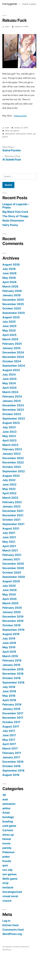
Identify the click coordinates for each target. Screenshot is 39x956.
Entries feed (10, 925)
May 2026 (9, 277)
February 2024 (12, 396)
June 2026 (9, 273)
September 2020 (13, 576)
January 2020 (11, 612)
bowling (7, 821)
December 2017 (12, 713)
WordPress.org (12, 934)
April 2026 (9, 282)
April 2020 (9, 599)
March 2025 (10, 339)
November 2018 (12, 673)
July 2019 (8, 638)
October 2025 (11, 308)
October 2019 (11, 625)
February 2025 (12, 343)
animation (8, 803)
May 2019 (8, 647)
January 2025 (11, 348)
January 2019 (11, 664)
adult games (10, 134)
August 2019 (10, 634)
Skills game (9, 878)
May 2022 (9, 489)
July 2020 (9, 585)
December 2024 (13, 352)
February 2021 (11, 555)
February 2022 (12, 502)
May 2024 (9, 383)
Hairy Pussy (10, 225)
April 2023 (9, 440)
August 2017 (10, 726)
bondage (8, 817)
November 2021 (12, 515)
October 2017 (11, 722)
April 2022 (9, 493)
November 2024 (13, 356)
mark (7, 27)
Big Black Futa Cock (15, 211)
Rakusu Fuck (20, 115)
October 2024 (11, 361)
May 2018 (8, 695)
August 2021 (10, 528)
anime (6, 808)
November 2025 (13, 304)
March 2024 (10, 392)
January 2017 (11, 757)
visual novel (10, 896)
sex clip (7, 869)
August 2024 (11, 370)
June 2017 (9, 735)
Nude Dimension (13, 220)
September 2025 (13, 312)
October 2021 (11, 519)
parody (7, 847)
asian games (21, 134)
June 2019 (9, 643)
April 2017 (9, 744)
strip (5, 883)
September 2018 (13, 682)
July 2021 (8, 532)
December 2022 (13, 458)
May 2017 (8, 739)
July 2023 (9, 427)
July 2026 (9, 268)
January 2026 (11, 295)
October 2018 (11, 678)
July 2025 (9, 321)
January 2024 (11, 401)
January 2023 (11, 453)
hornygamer (9, 4)
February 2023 (12, 449)
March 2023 (10, 445)
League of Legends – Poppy (15, 206)
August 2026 (11, 264)
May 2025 (9, 330)
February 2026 (12, 291)
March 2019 (10, 656)
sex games (14, 131)
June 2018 (9, 691)
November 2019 (12, 620)
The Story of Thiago (15, 216)
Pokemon (8, 852)
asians (29, 134)
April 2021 (9, 546)
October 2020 (11, 572)
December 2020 (13, 563)
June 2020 (9, 590)
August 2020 (11, 581)
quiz (5, 865)
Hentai (6, 839)
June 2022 (9, 484)
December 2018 (12, 669)
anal (5, 799)
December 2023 (13, 405)
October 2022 (11, 466)
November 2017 (12, 717)
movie (6, 843)
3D (4, 795)
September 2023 (13, 418)
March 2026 (10, 286)
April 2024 (9, 387)
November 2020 (13, 568)
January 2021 (11, 559)
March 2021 (10, 550)
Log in (6, 920)
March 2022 (10, 497)
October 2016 (11, 766)
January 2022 (11, 506)
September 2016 (13, 770)
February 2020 (12, 607)
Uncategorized (12, 891)
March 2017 (10, 748)
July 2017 (8, 730)
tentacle (7, 887)
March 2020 (10, 603)
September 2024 (13, 365)
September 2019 (13, 629)
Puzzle (6, 861)
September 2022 (13, 471)
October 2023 (11, 414)
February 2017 (11, 753)
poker (6, 856)
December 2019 (12, 616)
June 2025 (9, 326)
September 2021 (13, 524)
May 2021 (8, 541)
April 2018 (9, 700)
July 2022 (9, 480)
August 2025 (11, 317)
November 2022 (13, 462)
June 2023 (9, 431)
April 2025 (9, 335)
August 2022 (11, 475)
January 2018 (11, 709)
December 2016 (12, 761)
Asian (7, 131)
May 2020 (9, 594)
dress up (8, 834)
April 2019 (9, 651)
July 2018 (8, 687)
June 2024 (9, 378)
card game (9, 825)
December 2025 (13, 299)
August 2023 (11, 422)
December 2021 (12, 510)
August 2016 (10, 774)
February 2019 (11, 660)
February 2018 (11, 704)
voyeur (7, 900)
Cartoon (7, 830)
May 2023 (9, 436)
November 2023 (13, 409)
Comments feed (13, 929)
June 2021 (9, 537)
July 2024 (9, 374)
